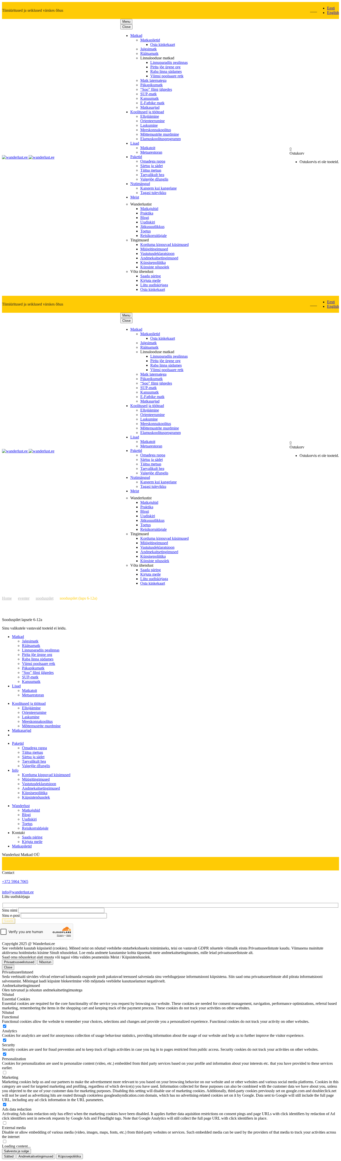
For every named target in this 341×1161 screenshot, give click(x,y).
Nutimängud (140, 184)
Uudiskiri (147, 222)
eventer (23, 598)
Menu (126, 21)
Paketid (136, 157)
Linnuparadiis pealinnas (169, 62)
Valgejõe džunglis (154, 179)
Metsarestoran (151, 152)
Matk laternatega (153, 80)
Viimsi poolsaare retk (166, 76)
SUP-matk (148, 94)
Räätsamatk (149, 53)
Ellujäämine (149, 116)
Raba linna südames (166, 71)
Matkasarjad (150, 107)
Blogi (144, 217)
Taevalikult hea (152, 175)
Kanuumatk (149, 98)
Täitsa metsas (150, 170)
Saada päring (150, 276)
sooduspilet (44, 598)
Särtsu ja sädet (151, 166)
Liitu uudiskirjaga (154, 285)
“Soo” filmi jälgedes (156, 89)
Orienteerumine (152, 121)
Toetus (145, 231)
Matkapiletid (150, 40)
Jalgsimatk (148, 49)
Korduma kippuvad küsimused (164, 244)
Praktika (146, 213)
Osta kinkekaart (162, 44)
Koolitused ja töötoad (147, 112)
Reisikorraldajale (153, 235)
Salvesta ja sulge (16, 1151)
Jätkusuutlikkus (152, 226)
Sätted (8, 1156)
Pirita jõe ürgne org (165, 67)
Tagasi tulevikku (153, 193)
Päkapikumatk (151, 85)
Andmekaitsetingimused (159, 258)
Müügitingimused (154, 249)
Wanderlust (21, 806)
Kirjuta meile (150, 280)
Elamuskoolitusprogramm (160, 139)
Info (15, 770)
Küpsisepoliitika (153, 262)
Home (7, 598)
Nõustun (45, 962)
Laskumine (149, 125)
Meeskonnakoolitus (155, 130)
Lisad (134, 143)
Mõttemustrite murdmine (159, 134)
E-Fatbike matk (152, 103)
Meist (134, 197)
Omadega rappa (152, 161)
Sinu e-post (11, 915)
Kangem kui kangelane (158, 188)
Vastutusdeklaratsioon (157, 253)
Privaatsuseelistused (19, 962)
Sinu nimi (9, 910)
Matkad (136, 35)
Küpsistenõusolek (36, 797)
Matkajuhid (149, 209)
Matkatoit (147, 148)
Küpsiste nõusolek (154, 267)
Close (126, 27)
